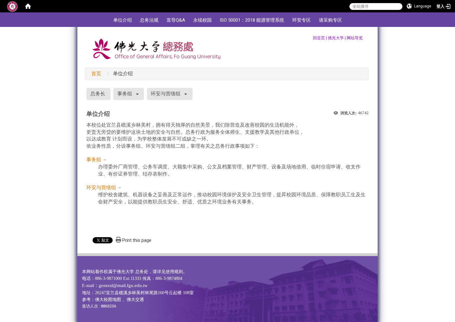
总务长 (97, 94)
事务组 (124, 94)
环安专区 (301, 20)
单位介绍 (122, 20)
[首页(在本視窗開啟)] (28, 6)
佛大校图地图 (108, 299)
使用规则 (174, 271)
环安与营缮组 (165, 94)
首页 (96, 73)
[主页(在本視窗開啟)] (173, 50)
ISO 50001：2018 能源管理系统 (252, 20)
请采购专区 (330, 20)
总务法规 (149, 20)
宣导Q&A (176, 20)
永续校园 (202, 20)
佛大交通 (135, 299)
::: (106, 15)
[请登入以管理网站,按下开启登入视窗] (12, 6)
